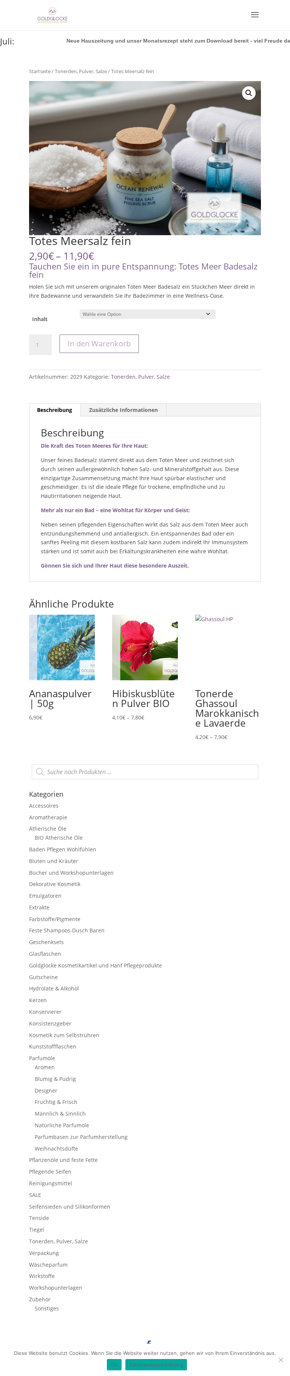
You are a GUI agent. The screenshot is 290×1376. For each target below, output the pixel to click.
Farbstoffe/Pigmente (54, 919)
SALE (35, 1194)
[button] (249, 93)
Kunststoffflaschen (52, 1046)
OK (114, 1365)
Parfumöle (42, 1058)
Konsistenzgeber (50, 1023)
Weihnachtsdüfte (56, 1148)
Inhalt (40, 319)
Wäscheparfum (48, 1264)
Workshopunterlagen (55, 1287)
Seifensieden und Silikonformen (69, 1206)
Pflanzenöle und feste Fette (63, 1159)
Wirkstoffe (42, 1276)
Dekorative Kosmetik (54, 884)
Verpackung (44, 1253)
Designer (46, 1090)
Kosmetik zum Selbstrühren (64, 1035)
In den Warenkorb (99, 343)
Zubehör (40, 1299)
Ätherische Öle (47, 828)
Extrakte (39, 907)
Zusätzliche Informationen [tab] (123, 409)
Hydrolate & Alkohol (54, 988)
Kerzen (38, 1000)
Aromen (45, 1067)
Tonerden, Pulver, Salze (81, 71)
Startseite (40, 71)
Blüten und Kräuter (53, 861)
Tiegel (36, 1229)
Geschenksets (46, 942)
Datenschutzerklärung (156, 1365)
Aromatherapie (48, 817)
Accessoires (44, 805)
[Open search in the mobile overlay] (145, 771)
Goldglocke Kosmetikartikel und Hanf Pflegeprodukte (95, 965)
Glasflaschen (45, 953)
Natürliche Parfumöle (62, 1125)
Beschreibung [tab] (54, 409)
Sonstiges (47, 1308)
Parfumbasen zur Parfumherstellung (81, 1136)
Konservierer (45, 1011)
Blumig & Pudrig (55, 1078)
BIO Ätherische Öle (59, 837)
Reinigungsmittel (50, 1183)
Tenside (39, 1217)
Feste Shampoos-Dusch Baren (67, 930)
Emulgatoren (45, 895)
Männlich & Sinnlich (60, 1113)
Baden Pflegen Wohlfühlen (62, 849)
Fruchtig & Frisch (56, 1101)
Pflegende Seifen (50, 1171)
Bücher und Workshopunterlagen (71, 872)
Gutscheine (43, 977)
